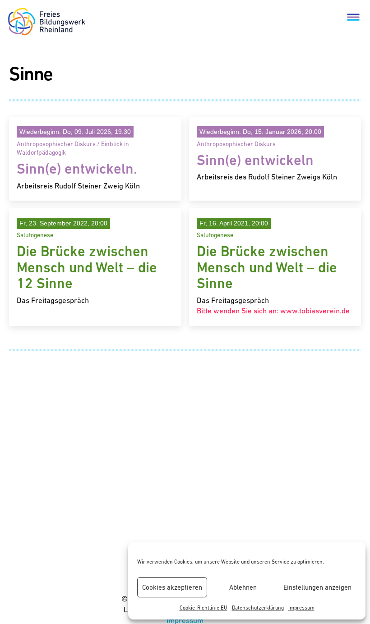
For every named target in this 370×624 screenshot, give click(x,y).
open (353, 17)
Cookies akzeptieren (172, 587)
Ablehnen (243, 587)
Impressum (301, 608)
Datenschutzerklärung (258, 608)
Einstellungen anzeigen (317, 587)
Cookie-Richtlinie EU (203, 608)
